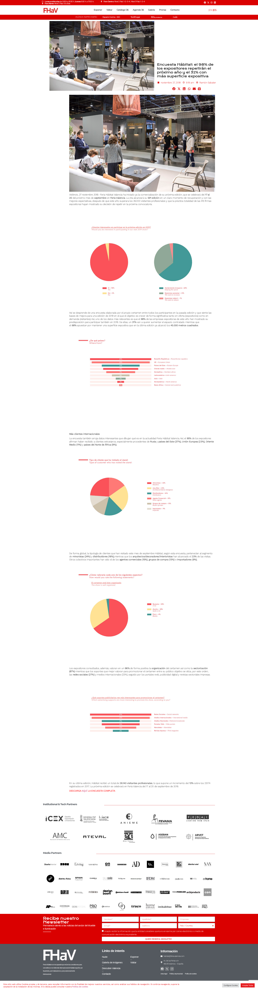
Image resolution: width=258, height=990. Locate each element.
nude (175, 17)
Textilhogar (135, 17)
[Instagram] (211, 2)
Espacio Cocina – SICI (111, 17)
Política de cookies (80, 986)
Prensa (162, 10)
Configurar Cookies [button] (231, 985)
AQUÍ (84, 790)
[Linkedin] (214, 2)
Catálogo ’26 (122, 10)
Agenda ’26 (138, 10)
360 (156, 17)
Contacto (174, 10)
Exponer (98, 10)
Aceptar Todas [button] (247, 985)
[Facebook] (204, 2)
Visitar (109, 10)
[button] (174, 89)
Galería (151, 10)
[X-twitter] (208, 2)
